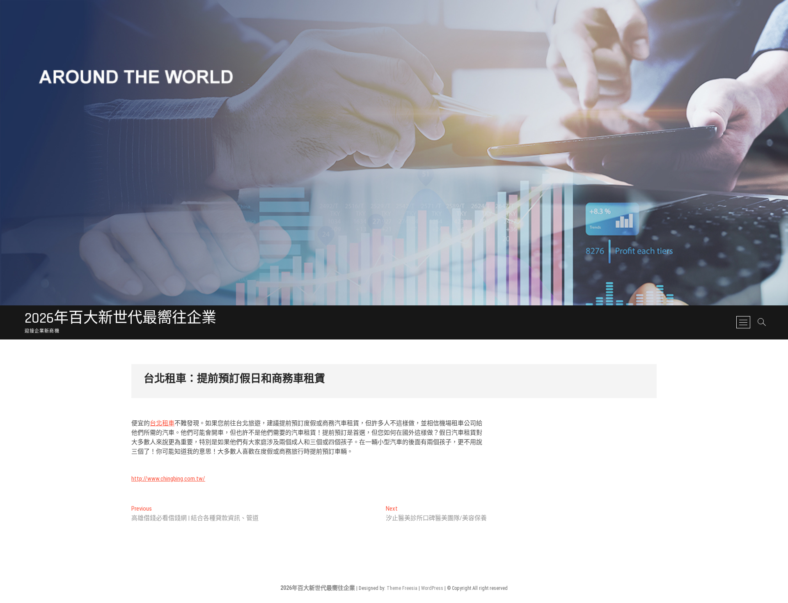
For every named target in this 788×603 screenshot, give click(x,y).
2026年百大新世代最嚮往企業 (120, 319)
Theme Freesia (402, 588)
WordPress (432, 588)
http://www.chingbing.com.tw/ (168, 478)
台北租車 (162, 423)
